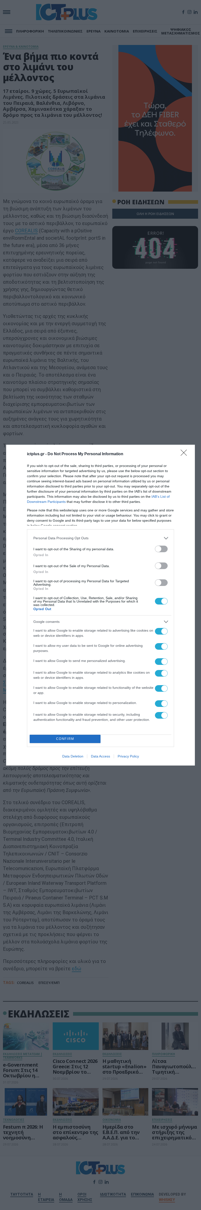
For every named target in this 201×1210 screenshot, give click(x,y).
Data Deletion (72, 756)
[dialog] (100, 605)
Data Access (100, 756)
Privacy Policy (128, 756)
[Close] (185, 454)
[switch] (161, 549)
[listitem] (100, 538)
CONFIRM (65, 739)
